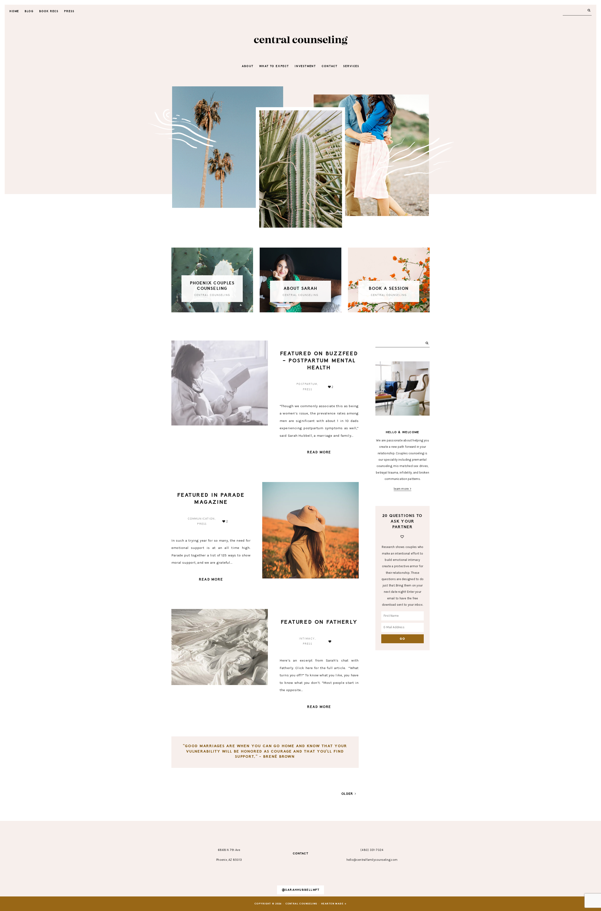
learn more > (402, 488)
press (307, 389)
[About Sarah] (300, 280)
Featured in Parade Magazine (211, 498)
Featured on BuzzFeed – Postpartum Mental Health (319, 360)
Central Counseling (300, 41)
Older (348, 794)
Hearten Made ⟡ (334, 903)
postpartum (307, 384)
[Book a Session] (389, 280)
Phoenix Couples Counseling (212, 285)
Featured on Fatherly (319, 622)
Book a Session (389, 288)
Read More (319, 452)
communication (201, 518)
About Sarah (301, 288)
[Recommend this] (330, 641)
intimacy (307, 638)
